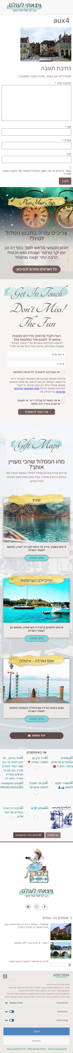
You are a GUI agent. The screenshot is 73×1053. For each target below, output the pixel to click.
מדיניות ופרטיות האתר (57, 1048)
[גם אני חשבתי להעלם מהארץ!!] (36, 792)
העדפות (36, 1040)
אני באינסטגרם (37, 752)
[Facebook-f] (45, 906)
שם (68, 126)
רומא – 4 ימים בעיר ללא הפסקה (31, 943)
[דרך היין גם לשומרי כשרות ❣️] (36, 767)
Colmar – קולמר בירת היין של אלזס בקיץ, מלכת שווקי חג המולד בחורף (26, 926)
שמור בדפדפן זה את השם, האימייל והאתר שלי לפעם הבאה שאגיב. (37, 172)
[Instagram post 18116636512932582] (11, 792)
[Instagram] (36, 906)
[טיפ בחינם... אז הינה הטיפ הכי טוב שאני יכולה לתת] (11, 767)
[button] (5, 976)
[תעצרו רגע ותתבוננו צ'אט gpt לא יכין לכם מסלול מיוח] (61, 818)
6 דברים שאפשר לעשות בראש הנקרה (28, 961)
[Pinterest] (28, 906)
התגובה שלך (62, 83)
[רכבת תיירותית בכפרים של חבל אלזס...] (11, 818)
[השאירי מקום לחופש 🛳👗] (61, 792)
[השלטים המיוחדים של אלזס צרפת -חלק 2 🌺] (61, 767)
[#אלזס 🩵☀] (36, 818)
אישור (36, 1031)
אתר (68, 154)
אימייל (66, 140)
